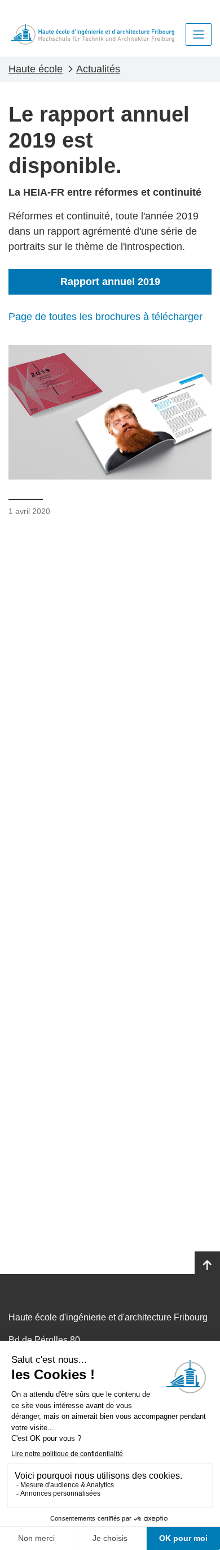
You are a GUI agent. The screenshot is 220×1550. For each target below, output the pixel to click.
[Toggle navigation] (199, 34)
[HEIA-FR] (92, 34)
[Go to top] (207, 1265)
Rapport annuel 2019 (110, 281)
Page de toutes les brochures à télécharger (105, 316)
